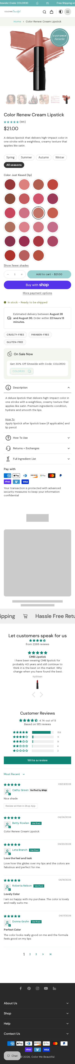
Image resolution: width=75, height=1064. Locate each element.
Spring (10, 157)
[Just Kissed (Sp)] (38, 213)
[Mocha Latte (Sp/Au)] (10, 227)
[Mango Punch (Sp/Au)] (53, 213)
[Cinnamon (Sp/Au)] (10, 199)
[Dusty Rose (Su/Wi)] (24, 199)
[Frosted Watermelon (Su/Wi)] (38, 199)
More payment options (37, 293)
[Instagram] (37, 988)
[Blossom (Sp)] (24, 184)
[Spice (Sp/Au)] (10, 255)
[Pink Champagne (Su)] (24, 227)
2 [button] (30, 954)
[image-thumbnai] (10, 99)
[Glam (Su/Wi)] (53, 199)
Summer (26, 157)
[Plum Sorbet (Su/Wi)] (53, 227)
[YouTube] (46, 988)
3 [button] (36, 954)
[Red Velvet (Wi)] (38, 241)
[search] (44, 12)
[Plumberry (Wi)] (10, 241)
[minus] (8, 274)
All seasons (14, 165)
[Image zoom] (37, 59)
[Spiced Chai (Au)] (24, 255)
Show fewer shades (16, 265)
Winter (59, 157)
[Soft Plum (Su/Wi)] (53, 241)
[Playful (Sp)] (38, 227)
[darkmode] (60, 11)
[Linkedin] (54, 988)
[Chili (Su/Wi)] (53, 184)
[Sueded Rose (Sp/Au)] (38, 255)
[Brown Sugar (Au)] (38, 184)
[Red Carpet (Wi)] (24, 241)
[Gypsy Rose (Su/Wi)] (10, 213)
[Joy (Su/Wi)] (24, 213)
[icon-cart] (51, 12)
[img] (37, 640)
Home (17, 21)
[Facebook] (20, 988)
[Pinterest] (29, 988)
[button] (49, 274)
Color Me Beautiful (42, 1056)
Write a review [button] (38, 760)
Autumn (43, 157)
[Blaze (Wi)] (10, 184)
